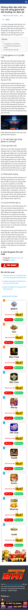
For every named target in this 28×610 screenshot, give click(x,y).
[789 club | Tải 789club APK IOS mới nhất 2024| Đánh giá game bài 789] (14, 427)
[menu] (26, 2)
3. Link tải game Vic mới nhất (11, 49)
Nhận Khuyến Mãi (10, 314)
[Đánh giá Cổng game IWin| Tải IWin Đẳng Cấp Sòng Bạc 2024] (14, 327)
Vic (3, 19)
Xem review (19, 319)
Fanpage (12, 260)
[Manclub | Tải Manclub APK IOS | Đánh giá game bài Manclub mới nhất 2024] (14, 351)
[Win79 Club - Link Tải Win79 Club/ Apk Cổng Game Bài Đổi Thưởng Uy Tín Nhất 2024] (14, 304)
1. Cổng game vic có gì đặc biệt (12, 43)
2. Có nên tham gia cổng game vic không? (12, 46)
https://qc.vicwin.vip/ (17, 258)
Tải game (9, 319)
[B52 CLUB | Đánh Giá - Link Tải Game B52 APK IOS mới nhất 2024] (14, 377)
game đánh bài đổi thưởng (13, 584)
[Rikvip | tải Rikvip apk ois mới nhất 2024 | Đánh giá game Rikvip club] (14, 402)
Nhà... (21, 15)
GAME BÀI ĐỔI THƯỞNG (10, 296)
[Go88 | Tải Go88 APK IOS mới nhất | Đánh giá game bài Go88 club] (14, 529)
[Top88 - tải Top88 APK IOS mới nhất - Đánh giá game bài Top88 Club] (14, 452)
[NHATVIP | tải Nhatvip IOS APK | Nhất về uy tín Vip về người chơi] (14, 503)
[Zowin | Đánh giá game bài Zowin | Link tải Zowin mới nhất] (14, 478)
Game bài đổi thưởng (11, 15)
